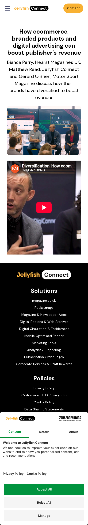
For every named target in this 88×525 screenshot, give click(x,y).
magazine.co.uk (44, 300)
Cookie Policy (44, 402)
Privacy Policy (44, 388)
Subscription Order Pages (44, 357)
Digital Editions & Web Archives (44, 322)
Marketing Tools (44, 343)
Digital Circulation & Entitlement (44, 329)
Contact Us (73, 9)
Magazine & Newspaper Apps (44, 315)
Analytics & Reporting (44, 350)
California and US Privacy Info (44, 395)
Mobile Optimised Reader (44, 336)
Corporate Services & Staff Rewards (44, 364)
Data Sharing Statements (44, 409)
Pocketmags (44, 307)
